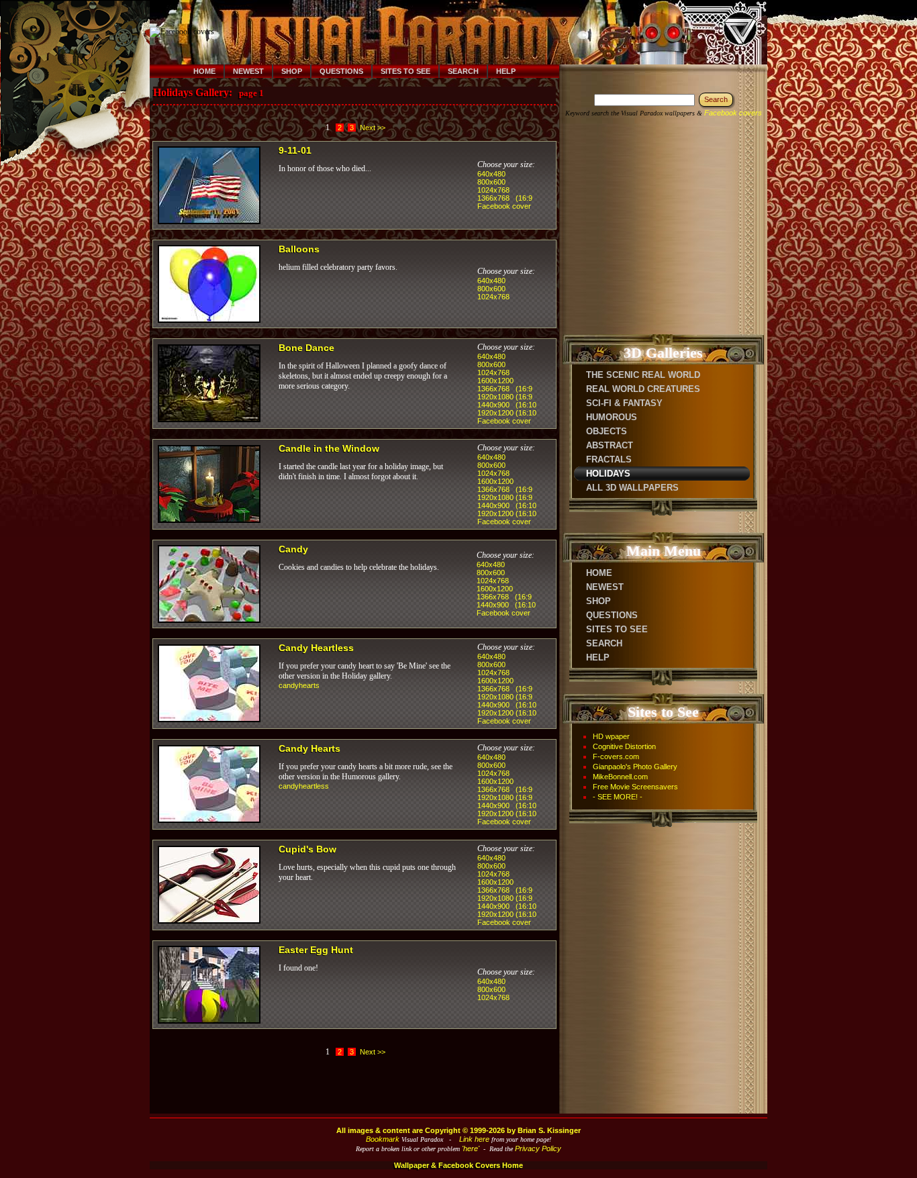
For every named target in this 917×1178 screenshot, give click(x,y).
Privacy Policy (538, 1148)
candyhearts (299, 685)
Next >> (372, 128)
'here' (470, 1148)
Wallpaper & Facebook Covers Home (458, 1165)
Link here (474, 1139)
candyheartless (304, 786)
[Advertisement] (467, 32)
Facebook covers (733, 113)
